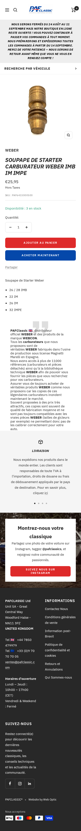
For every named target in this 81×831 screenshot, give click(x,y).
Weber (12, 150)
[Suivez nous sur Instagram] (20, 783)
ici (46, 493)
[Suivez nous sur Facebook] (10, 783)
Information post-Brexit (58, 634)
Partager (11, 267)
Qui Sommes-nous (58, 677)
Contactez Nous (56, 609)
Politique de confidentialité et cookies (57, 650)
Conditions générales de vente (60, 620)
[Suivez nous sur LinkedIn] (29, 783)
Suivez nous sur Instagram (40, 571)
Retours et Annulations (54, 666)
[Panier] (73, 10)
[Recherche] (15, 10)
